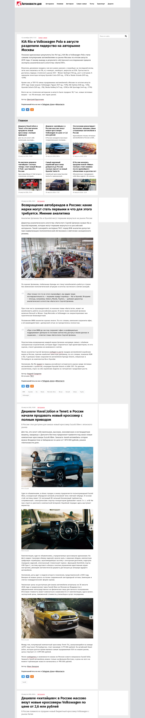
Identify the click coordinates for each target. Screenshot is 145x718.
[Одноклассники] (32, 109)
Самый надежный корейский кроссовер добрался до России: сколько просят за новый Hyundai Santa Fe (56, 166)
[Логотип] (29, 3)
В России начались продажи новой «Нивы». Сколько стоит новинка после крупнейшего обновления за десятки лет (84, 166)
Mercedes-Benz (51, 392)
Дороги (110, 4)
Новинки (60, 4)
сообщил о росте (56, 352)
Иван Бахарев (33, 666)
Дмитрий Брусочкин (35, 99)
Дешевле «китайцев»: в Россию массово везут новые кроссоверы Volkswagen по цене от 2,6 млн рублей (57, 130)
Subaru (75, 392)
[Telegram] (23, 109)
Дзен (52, 104)
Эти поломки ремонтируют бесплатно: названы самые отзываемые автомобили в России (84, 129)
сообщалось (32, 657)
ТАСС (32, 376)
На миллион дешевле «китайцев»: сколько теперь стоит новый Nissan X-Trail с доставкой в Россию (29, 166)
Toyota (82, 392)
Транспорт (101, 4)
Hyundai (30, 392)
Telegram (45, 104)
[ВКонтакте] (27, 109)
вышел (40, 364)
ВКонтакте (60, 104)
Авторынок (50, 4)
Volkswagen (25, 395)
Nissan (61, 392)
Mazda (42, 392)
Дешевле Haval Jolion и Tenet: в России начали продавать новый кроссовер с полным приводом (28, 130)
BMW (23, 392)
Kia (36, 392)
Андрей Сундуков (34, 374)
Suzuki (24, 682)
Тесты (92, 4)
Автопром (69, 4)
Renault (68, 392)
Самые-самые (81, 4)
